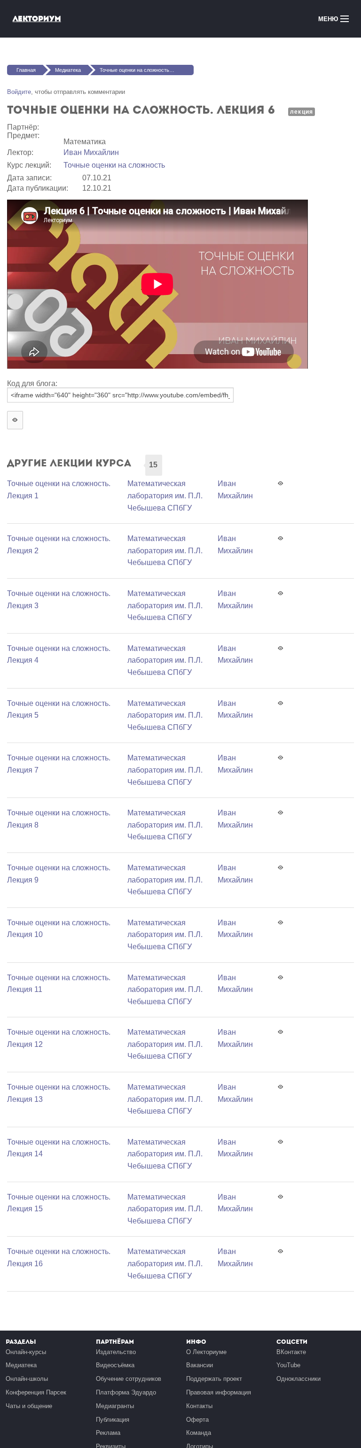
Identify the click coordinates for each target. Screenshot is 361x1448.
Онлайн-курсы (26, 1351)
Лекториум (37, 18)
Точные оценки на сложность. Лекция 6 (146, 70)
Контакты (199, 1405)
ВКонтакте (291, 1351)
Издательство (116, 1351)
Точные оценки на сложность (114, 165)
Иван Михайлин (91, 152)
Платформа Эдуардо (126, 1392)
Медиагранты (115, 1405)
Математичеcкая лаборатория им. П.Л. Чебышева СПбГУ (165, 495)
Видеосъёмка (115, 1365)
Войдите (19, 91)
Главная (26, 70)
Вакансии (199, 1365)
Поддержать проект (214, 1378)
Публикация (112, 1419)
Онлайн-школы (27, 1378)
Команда (198, 1432)
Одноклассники (298, 1378)
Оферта (197, 1419)
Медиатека (68, 70)
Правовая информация (218, 1392)
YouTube (288, 1365)
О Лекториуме (206, 1351)
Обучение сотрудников (128, 1378)
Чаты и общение (29, 1405)
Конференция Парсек (36, 1392)
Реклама (108, 1432)
